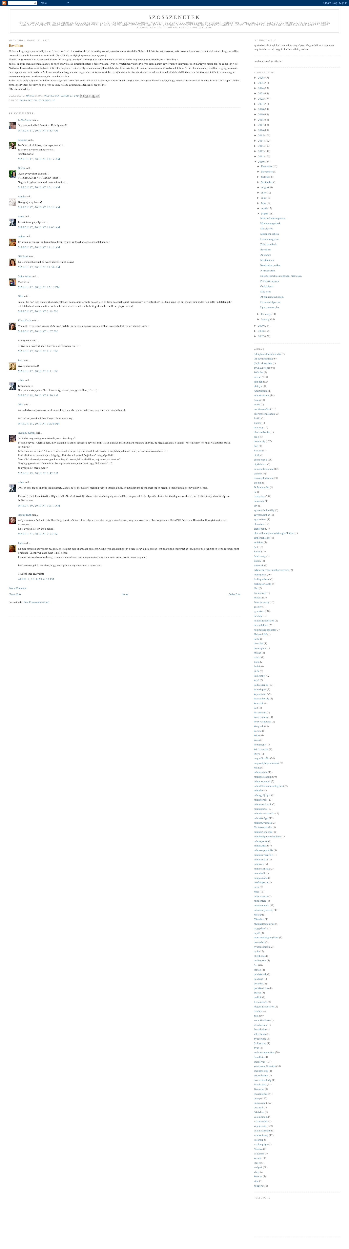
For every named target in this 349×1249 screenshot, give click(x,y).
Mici (256, 891)
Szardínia (259, 1057)
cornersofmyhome (263, 469)
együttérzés (260, 519)
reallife (258, 997)
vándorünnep (261, 1135)
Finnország (260, 593)
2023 (261, 93)
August (265, 187)
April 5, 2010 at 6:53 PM (36, 579)
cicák (257, 455)
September (267, 182)
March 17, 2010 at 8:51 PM (38, 351)
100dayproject (262, 367)
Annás (21, 196)
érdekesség (260, 556)
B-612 (257, 418)
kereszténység (261, 698)
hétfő (257, 639)
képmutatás (260, 694)
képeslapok (260, 689)
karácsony (259, 675)
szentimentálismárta (265, 1066)
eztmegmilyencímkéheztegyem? (271, 570)
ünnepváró (260, 1103)
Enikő (257, 551)
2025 (261, 83)
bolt (256, 446)
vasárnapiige (261, 1144)
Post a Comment (18, 588)
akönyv (258, 386)
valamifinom (261, 1117)
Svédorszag (260, 1043)
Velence (258, 1149)
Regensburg (260, 1002)
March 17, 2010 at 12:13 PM (39, 287)
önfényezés (260, 960)
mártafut (258, 790)
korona (258, 731)
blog (256, 436)
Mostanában (267, 260)
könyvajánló (261, 717)
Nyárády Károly (26, 432)
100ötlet (258, 372)
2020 (261, 109)
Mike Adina (24, 276)
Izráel (257, 666)
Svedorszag (260, 1038)
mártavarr (259, 864)
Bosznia (258, 450)
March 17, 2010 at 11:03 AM (39, 227)
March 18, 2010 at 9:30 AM (38, 395)
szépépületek (261, 1070)
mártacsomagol (262, 781)
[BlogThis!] (86, 96)
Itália (257, 661)
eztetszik (259, 565)
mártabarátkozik (263, 776)
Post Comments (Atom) (36, 602)
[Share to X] (90, 96)
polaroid (258, 983)
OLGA (21, 168)
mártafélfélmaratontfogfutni (269, 786)
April (264, 208)
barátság (258, 427)
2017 (261, 125)
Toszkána (259, 1089)
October (265, 177)
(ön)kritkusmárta (263, 363)
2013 (261, 146)
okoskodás (260, 956)
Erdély (257, 560)
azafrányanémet (262, 409)
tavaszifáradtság (262, 1080)
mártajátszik (260, 809)
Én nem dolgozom (270, 302)
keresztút (259, 703)
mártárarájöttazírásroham (267, 836)
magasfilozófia (262, 758)
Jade (20, 543)
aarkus (21, 236)
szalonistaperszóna (264, 1052)
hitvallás (258, 643)
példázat (258, 979)
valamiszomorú (262, 1130)
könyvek (259, 726)
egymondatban (262, 514)
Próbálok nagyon (269, 281)
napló (257, 933)
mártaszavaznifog (263, 855)
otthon (257, 969)
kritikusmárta (261, 749)
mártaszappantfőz (263, 850)
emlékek (258, 542)
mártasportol (261, 841)
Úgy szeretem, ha (269, 307)
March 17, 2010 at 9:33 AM (38, 130)
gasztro (258, 606)
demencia (259, 501)
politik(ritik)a (261, 988)
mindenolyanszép (263, 910)
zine (256, 1181)
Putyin (257, 992)
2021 (261, 104)
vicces (257, 1162)
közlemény (260, 744)
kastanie (22, 140)
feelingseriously (262, 584)
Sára (256, 1015)
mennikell (259, 873)
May (264, 203)
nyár (256, 951)
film (256, 588)
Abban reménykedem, (272, 297)
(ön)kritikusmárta (263, 358)
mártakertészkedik (264, 813)
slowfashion (260, 1025)
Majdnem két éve (269, 234)
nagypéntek (260, 928)
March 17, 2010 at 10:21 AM (39, 207)
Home (125, 594)
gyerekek (259, 611)
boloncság (259, 441)
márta (21, 216)
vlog (256, 1172)
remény (258, 1011)
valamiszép (260, 1126)
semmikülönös (262, 1020)
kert (256, 708)
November (267, 171)
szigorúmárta (261, 1075)
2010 (261, 161)
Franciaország (261, 602)
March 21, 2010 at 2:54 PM (38, 534)
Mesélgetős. (266, 228)
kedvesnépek (261, 685)
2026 (261, 77)
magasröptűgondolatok (266, 763)
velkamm (259, 1153)
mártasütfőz (260, 845)
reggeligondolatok (264, 1006)
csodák (258, 482)
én (35, 100)
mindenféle (260, 900)
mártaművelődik (263, 822)
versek (257, 1158)
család (257, 473)
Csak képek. (267, 286)
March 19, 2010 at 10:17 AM (39, 505)
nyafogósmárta (262, 946)
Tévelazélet (260, 1084)
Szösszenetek (174, 17)
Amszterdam (260, 390)
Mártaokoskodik (263, 827)
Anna (257, 400)
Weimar (258, 1176)
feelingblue (47, 100)
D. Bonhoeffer (261, 487)
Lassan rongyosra (269, 239)
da (255, 492)
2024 (261, 88)
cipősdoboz (260, 464)
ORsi (20, 296)
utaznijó (258, 1107)
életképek (259, 528)
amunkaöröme (261, 395)
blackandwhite (262, 432)
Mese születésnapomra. (273, 218)
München (259, 919)
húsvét (257, 652)
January (265, 319)
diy (256, 505)
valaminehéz (261, 1121)
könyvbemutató (262, 721)
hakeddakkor (261, 625)
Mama (257, 767)
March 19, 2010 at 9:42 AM (38, 473)
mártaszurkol (261, 859)
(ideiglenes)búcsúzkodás (267, 354)
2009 (261, 325)
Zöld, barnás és (268, 244)
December (267, 166)
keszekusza (260, 712)
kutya (257, 753)
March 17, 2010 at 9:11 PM (38, 371)
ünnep (257, 1098)
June (264, 198)
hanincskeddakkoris (265, 629)
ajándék (258, 381)
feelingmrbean (262, 579)
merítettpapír (261, 882)
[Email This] (82, 96)
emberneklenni (262, 537)
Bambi (257, 423)
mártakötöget (261, 818)
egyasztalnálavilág (264, 510)
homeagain (260, 648)
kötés (257, 740)
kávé (256, 680)
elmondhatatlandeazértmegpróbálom (274, 533)
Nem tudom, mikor (270, 265)
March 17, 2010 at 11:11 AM (39, 247)
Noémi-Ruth (25, 514)
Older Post (234, 594)
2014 (261, 140)
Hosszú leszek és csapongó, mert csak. (281, 276)
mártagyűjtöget (262, 795)
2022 (261, 98)
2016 (261, 130)
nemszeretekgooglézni (266, 937)
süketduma (260, 1034)
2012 (261, 151)
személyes (259, 1061)
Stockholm (260, 1029)
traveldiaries (260, 1094)
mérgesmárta (261, 878)
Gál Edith (23, 256)
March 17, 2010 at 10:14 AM (39, 159)
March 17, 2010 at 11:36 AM (39, 267)
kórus (257, 735)
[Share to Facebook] (94, 96)
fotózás (258, 597)
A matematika (267, 270)
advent (257, 377)
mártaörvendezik (263, 832)
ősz (256, 965)
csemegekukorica (263, 478)
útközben (259, 1112)
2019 (261, 114)
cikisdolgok (260, 459)
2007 (261, 336)
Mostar (258, 914)
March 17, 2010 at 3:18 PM (38, 311)
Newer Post (15, 594)
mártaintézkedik (263, 804)
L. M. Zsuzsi (25, 120)
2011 (261, 156)
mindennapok (261, 905)
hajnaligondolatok (264, 620)
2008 (261, 331)
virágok (258, 1167)
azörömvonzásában (264, 413)
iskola (257, 657)
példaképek (260, 974)
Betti (20, 360)
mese (256, 887)
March (265, 213)
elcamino (259, 524)
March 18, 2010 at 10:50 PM (39, 423)
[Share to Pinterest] (98, 96)
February (266, 314)
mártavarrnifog (262, 868)
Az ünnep (265, 255)
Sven (256, 1047)
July (263, 192)
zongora (258, 1185)
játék (256, 671)
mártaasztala (260, 772)
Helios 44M (260, 634)
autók (257, 404)
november (259, 942)
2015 (261, 135)
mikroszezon (261, 896)
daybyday (26, 100)
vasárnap (259, 1139)
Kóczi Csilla (25, 320)
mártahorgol (260, 799)
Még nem (265, 291)
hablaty (258, 616)
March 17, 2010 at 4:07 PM (38, 331)
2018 (261, 119)
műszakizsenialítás (264, 923)
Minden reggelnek (270, 223)
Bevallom (265, 249)
